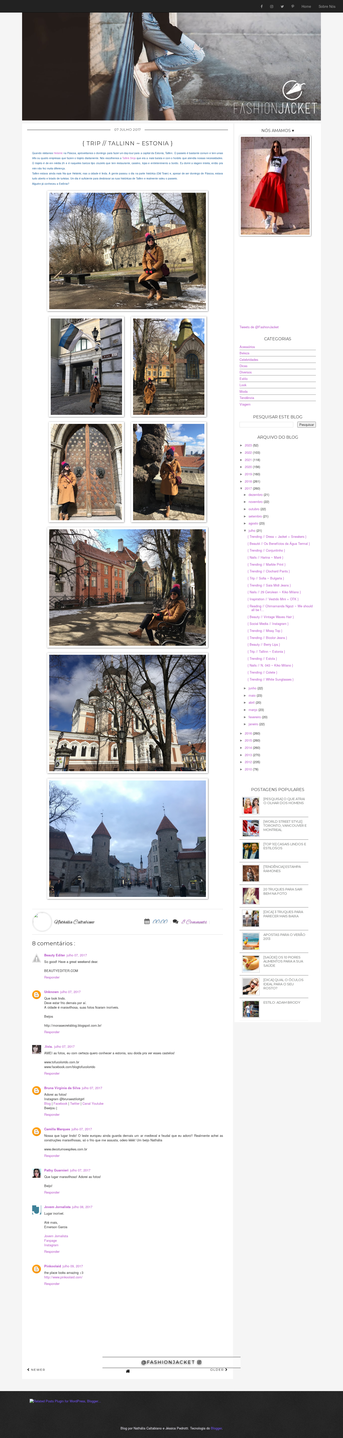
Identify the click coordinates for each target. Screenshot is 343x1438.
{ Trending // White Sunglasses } (271, 679)
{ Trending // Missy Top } (265, 630)
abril (252, 702)
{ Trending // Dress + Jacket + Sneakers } (277, 536)
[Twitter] (282, 6)
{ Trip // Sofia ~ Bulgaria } (266, 578)
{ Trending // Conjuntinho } (266, 550)
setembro (256, 516)
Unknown (51, 992)
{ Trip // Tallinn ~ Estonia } (266, 651)
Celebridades (249, 359)
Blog (47, 1103)
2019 (249, 474)
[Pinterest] (293, 6)
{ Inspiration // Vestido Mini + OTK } (273, 599)
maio (253, 695)
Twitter (75, 1103)
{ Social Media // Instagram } (268, 623)
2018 (249, 481)
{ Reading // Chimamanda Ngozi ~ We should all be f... (280, 608)
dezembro (256, 494)
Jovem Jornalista (57, 1207)
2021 (249, 459)
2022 (249, 452)
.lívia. (48, 1046)
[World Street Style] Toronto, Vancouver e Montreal (285, 825)
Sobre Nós (327, 6)
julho (252, 530)
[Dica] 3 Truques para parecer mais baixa (283, 914)
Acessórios (247, 346)
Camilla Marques (57, 1129)
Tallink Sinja (129, 158)
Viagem (245, 404)
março (253, 709)
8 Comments (194, 922)
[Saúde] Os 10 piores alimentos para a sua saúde (283, 961)
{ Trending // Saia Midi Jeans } (269, 585)
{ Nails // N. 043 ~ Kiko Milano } (270, 665)
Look (243, 384)
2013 (249, 754)
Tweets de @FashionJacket (259, 326)
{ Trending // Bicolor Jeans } (267, 637)
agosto (254, 523)
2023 (249, 445)
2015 (249, 740)
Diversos (246, 372)
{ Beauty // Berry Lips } (264, 644)
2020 (249, 466)
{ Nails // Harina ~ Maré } (265, 557)
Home (306, 6)
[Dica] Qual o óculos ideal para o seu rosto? (283, 984)
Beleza (244, 353)
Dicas (243, 365)
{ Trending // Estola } (262, 658)
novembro (256, 501)
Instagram (51, 1245)
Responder (52, 977)
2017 (249, 488)
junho (253, 688)
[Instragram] (271, 6)
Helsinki (58, 153)
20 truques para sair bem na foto (282, 891)
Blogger (216, 1428)
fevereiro (255, 716)
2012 (249, 761)
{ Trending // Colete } (262, 672)
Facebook (60, 1103)
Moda (244, 391)
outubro (254, 508)
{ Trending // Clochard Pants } (269, 571)
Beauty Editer (54, 955)
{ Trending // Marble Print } (266, 564)
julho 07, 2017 (77, 955)
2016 (249, 733)
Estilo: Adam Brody (281, 1002)
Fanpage (50, 1240)
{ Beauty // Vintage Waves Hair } (271, 616)
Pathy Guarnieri (56, 1170)
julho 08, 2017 (82, 1206)
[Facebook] (261, 6)
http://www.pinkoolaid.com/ (63, 1277)
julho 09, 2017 (73, 1266)
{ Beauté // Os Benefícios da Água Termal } (279, 543)
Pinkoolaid (52, 1266)
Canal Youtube (92, 1103)
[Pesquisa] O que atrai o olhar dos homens (284, 801)
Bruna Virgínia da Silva (62, 1088)
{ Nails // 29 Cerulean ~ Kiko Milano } (274, 592)
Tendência (247, 397)
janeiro (254, 724)
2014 (249, 747)
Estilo (244, 378)
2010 (249, 769)
